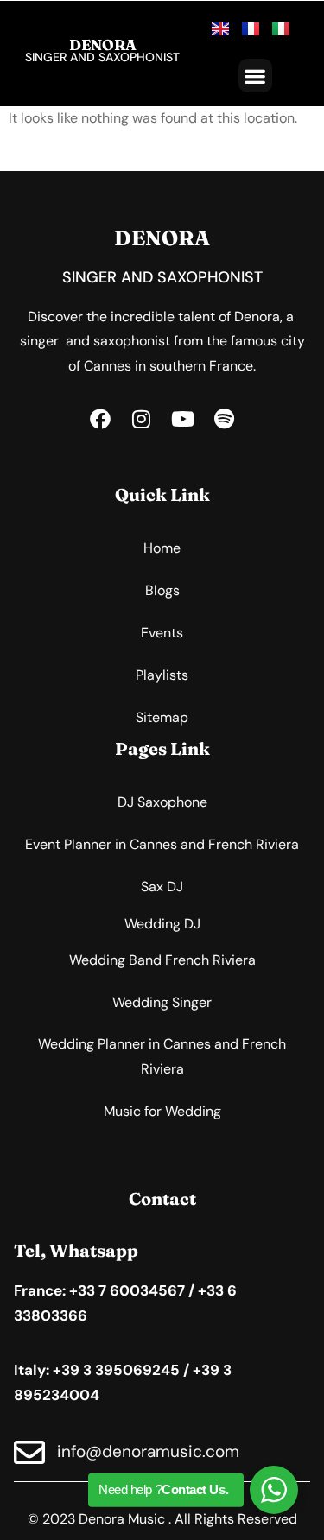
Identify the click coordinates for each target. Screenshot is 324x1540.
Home (162, 548)
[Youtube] (183, 419)
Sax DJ (162, 887)
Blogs (162, 590)
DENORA (103, 44)
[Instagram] (141, 419)
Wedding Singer (162, 1002)
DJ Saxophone (162, 802)
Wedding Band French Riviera (162, 960)
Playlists (162, 675)
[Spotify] (224, 419)
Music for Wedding (162, 1111)
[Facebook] (100, 419)
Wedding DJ (162, 924)
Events (162, 633)
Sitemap (162, 717)
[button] (255, 75)
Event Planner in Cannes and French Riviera (162, 844)
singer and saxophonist (102, 57)
